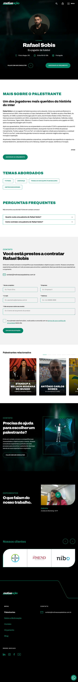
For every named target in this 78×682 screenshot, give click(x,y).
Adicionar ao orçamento (58, 65)
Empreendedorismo (12, 187)
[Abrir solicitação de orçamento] (62, 3)
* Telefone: (43, 296)
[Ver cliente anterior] (65, 542)
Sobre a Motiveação (12, 618)
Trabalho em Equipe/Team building (44, 181)
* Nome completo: (8, 285)
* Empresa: (43, 285)
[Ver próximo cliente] (72, 542)
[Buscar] (56, 3)
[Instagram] (9, 654)
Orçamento (9, 630)
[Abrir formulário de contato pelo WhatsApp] (74, 678)
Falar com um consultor (15, 455)
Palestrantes (9, 612)
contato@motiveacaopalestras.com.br (58, 612)
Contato (7, 624)
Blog (6, 636)
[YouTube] (19, 654)
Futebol (8, 181)
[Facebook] (14, 654)
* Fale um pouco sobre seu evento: (14, 306)
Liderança (21, 181)
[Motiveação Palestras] (11, 4)
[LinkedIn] (4, 654)
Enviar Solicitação (13, 330)
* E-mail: (5, 296)
